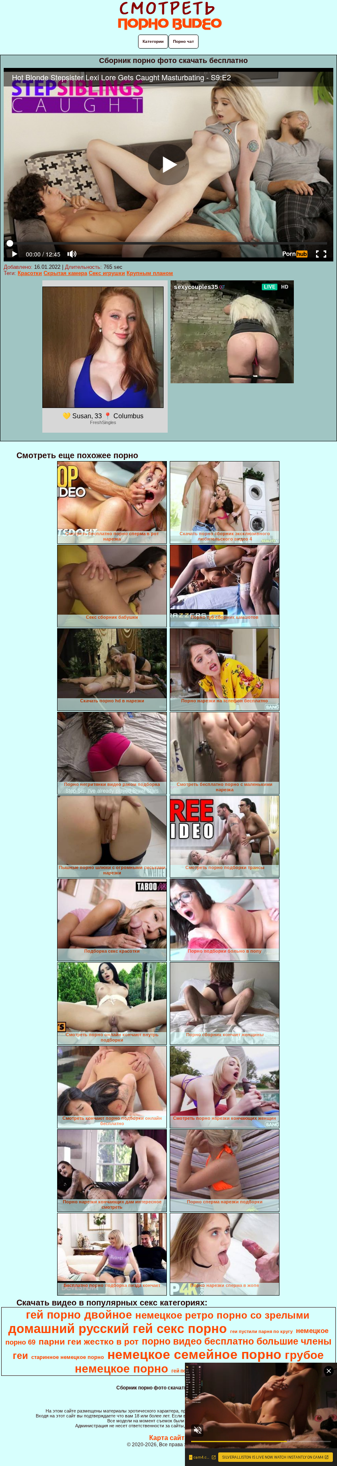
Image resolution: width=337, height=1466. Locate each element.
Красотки (30, 273)
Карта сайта (168, 1437)
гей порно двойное (79, 1315)
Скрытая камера (65, 273)
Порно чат (183, 41)
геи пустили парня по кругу (261, 1331)
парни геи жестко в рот (88, 1342)
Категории (153, 41)
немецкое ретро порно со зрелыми (222, 1315)
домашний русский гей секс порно (117, 1328)
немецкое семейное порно (194, 1354)
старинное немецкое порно (67, 1357)
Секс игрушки (107, 273)
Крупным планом (150, 273)
